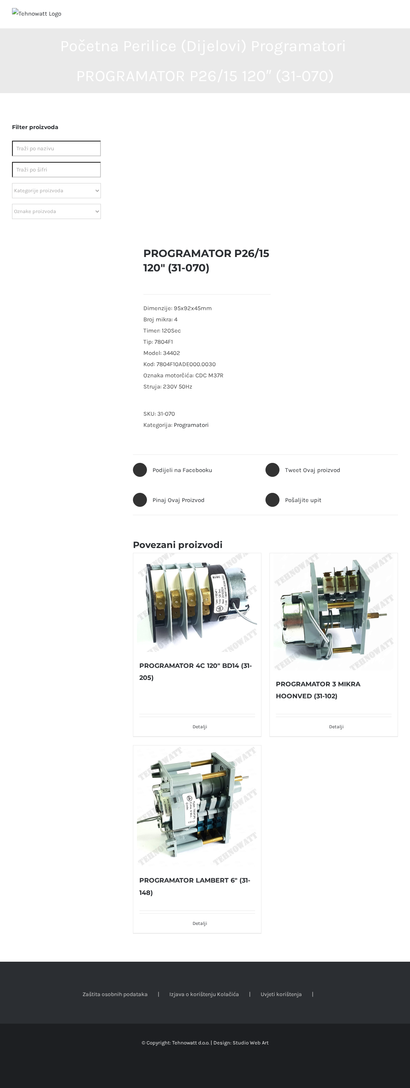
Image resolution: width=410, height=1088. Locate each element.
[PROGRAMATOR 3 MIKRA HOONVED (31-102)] (334, 611)
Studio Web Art (251, 1043)
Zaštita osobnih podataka (115, 994)
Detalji (200, 726)
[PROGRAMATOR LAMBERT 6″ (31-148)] (197, 806)
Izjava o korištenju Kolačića (204, 994)
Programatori (191, 424)
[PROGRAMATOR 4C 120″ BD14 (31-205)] (197, 602)
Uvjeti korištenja (281, 994)
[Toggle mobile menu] (395, 16)
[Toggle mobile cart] (380, 16)
